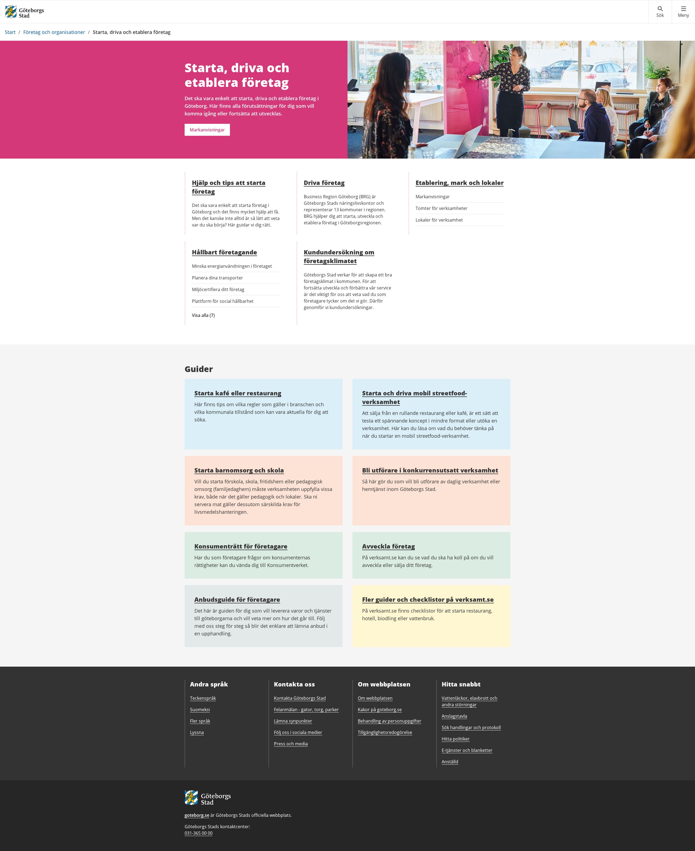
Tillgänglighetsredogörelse (385, 732)
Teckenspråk (203, 698)
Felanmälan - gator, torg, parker (306, 710)
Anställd (450, 762)
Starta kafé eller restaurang (237, 393)
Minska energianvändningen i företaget (232, 266)
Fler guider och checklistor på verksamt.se (428, 599)
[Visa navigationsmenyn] (683, 12)
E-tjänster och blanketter (467, 750)
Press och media (291, 744)
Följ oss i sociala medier (298, 732)
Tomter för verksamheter (441, 208)
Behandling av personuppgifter (389, 721)
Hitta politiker (456, 739)
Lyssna (197, 732)
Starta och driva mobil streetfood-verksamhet (414, 397)
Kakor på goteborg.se (380, 710)
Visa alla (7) (213, 315)
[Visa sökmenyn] (660, 12)
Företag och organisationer (54, 32)
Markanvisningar (207, 130)
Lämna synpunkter (293, 721)
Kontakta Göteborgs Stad (300, 698)
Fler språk (200, 721)
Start (10, 32)
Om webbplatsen (375, 698)
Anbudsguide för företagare (237, 599)
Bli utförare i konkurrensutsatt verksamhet (430, 470)
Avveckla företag (388, 546)
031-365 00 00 (199, 833)
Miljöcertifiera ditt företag (218, 289)
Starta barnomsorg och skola (239, 470)
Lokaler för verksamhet (439, 220)
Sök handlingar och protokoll (471, 727)
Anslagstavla (454, 716)
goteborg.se (197, 815)
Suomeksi (200, 710)
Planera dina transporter (217, 278)
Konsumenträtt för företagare (241, 546)
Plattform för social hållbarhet (223, 301)
